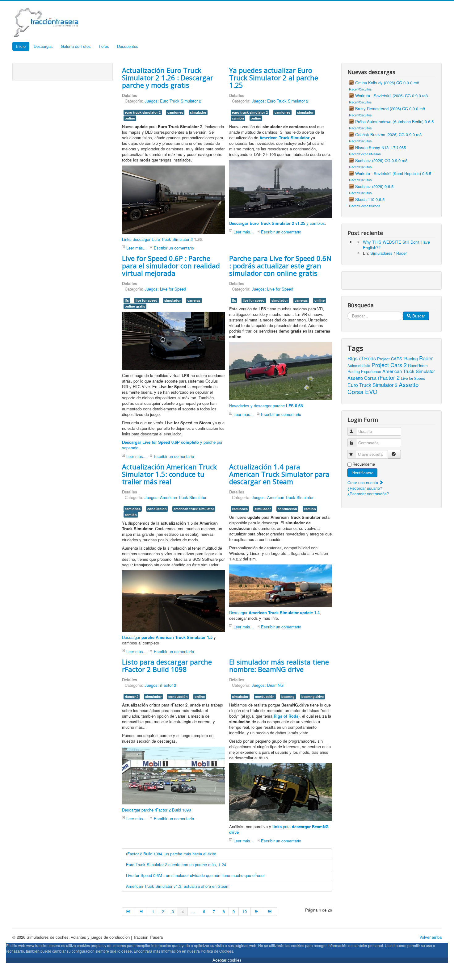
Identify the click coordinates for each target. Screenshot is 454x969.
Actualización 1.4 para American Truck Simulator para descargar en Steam (279, 474)
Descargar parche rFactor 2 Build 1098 (156, 810)
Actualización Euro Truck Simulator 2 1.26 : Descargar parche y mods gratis (167, 77)
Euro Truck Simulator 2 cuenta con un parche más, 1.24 (176, 864)
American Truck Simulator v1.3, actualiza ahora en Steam (177, 886)
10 (244, 911)
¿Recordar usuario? (364, 488)
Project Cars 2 (389, 365)
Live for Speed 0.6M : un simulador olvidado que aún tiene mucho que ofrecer (195, 875)
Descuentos (127, 46)
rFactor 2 (389, 377)
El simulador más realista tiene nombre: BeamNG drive (279, 665)
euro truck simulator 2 (143, 112)
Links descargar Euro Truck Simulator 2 (157, 239)
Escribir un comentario (174, 248)
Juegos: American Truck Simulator (175, 497)
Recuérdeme (363, 464)
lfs (127, 300)
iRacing (410, 358)
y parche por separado (172, 445)
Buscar (418, 316)
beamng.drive (312, 696)
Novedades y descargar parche (266, 406)
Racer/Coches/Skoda (364, 205)
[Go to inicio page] (128, 911)
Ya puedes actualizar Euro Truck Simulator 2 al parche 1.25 (273, 77)
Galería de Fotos (76, 46)
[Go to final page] (270, 911)
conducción (157, 508)
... (193, 911)
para (279, 829)
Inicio (21, 46)
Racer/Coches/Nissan (365, 154)
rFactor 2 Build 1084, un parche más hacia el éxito (171, 854)
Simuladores (381, 253)
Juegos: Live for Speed (165, 289)
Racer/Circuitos (360, 89)
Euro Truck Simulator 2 (372, 384)
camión (238, 118)
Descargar (167, 637)
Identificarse (362, 473)
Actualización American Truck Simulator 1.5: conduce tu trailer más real (169, 474)
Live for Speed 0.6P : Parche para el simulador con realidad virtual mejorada (171, 266)
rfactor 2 (131, 696)
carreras (193, 300)
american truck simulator (194, 508)
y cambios (277, 223)
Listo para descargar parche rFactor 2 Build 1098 (167, 665)
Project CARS (389, 359)
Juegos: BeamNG (268, 685)
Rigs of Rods (361, 358)
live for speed (147, 300)
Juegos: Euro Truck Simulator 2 (173, 101)
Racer (401, 253)
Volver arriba (430, 937)
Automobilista (358, 365)
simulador (198, 112)
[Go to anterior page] (141, 911)
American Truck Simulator (408, 371)
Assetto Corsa (361, 378)
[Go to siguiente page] (257, 911)
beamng (288, 696)
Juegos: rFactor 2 (160, 685)
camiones (175, 112)
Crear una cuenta (363, 482)
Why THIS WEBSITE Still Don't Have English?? (396, 244)
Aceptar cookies (227, 960)
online (130, 118)
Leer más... (136, 248)
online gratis (135, 306)
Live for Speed (413, 378)
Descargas (43, 46)
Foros (104, 46)
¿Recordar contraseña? (368, 494)
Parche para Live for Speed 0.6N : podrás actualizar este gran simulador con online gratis (280, 266)
